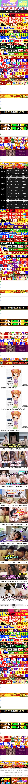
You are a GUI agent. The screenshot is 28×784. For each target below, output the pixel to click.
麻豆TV (17, 193)
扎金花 (17, 190)
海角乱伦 (17, 202)
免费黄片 (24, 199)
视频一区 (3, 171)
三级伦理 (9, 176)
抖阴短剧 (17, 207)
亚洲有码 (9, 173)
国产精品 (9, 170)
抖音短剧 (9, 193)
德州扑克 (24, 187)
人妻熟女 (9, 179)
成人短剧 (24, 204)
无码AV (3, 194)
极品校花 (9, 207)
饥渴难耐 (17, 181)
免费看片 (3, 206)
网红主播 (17, 170)
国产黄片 (9, 199)
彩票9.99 (9, 190)
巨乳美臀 (24, 176)
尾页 (14, 607)
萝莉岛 (24, 196)
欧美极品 (17, 173)
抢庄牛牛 (17, 187)
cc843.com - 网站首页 (13, 12)
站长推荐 (3, 183)
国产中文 (9, 204)
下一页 (20, 605)
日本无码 (24, 170)
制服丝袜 (17, 179)
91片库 (9, 196)
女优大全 (17, 196)
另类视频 (24, 179)
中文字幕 (17, 176)
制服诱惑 (24, 202)
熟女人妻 (17, 199)
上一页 (6, 605)
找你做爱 (24, 181)
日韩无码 (24, 207)
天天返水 (24, 190)
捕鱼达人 (9, 187)
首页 (2, 605)
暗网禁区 (9, 202)
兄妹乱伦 (17, 204)
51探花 (24, 193)
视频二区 (3, 177)
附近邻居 (9, 181)
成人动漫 (24, 173)
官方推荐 (3, 189)
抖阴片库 (3, 200)
